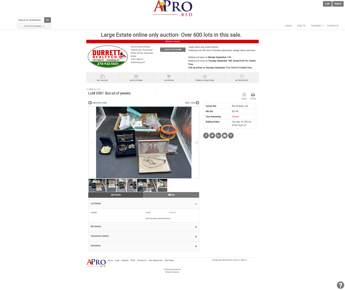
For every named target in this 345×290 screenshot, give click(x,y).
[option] (143, 142)
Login (327, 4)
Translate (316, 25)
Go (47, 20)
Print (253, 98)
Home (288, 25)
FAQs (133, 260)
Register (338, 4)
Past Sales (169, 260)
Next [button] (196, 142)
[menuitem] (288, 25)
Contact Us (333, 25)
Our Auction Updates (33, 26)
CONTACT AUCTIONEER (172, 49)
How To (301, 25)
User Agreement (156, 260)
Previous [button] (91, 142)
